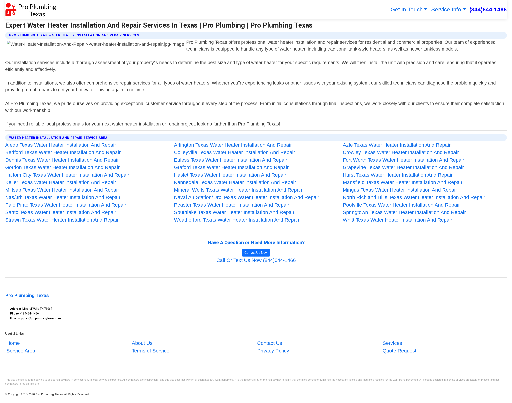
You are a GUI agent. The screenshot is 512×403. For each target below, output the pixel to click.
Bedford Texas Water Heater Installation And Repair (63, 152)
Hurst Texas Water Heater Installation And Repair (398, 175)
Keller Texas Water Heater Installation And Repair (60, 182)
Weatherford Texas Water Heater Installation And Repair (236, 220)
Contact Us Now (256, 252)
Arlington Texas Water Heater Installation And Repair (233, 145)
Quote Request (399, 350)
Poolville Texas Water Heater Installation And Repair (401, 205)
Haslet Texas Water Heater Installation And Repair (230, 175)
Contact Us (269, 343)
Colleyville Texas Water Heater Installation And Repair (234, 152)
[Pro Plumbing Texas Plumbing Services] (30, 10)
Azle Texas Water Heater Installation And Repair (397, 145)
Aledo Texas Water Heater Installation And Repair (60, 145)
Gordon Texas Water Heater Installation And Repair (62, 167)
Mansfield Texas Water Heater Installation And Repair (402, 182)
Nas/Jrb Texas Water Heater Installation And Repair (62, 197)
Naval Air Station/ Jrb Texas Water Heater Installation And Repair (246, 197)
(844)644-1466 (488, 9)
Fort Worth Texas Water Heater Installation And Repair (403, 160)
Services (392, 343)
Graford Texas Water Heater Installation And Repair (231, 167)
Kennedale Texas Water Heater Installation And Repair (235, 182)
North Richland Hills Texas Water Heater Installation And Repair (414, 197)
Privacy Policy (273, 350)
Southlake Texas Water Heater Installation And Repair (234, 212)
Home (13, 343)
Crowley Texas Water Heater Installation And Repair (401, 152)
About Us (142, 343)
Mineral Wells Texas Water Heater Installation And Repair (238, 190)
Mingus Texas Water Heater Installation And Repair (400, 190)
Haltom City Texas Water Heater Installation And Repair (67, 175)
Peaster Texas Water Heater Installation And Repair (231, 205)
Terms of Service (150, 350)
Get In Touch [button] (407, 9)
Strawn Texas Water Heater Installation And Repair (62, 220)
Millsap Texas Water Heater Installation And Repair (62, 190)
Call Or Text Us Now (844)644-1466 (256, 260)
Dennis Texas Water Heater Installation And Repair (62, 160)
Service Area (20, 350)
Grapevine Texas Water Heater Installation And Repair (403, 167)
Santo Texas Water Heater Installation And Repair (60, 212)
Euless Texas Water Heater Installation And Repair (230, 160)
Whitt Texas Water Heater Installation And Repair (397, 220)
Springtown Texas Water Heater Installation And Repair (404, 212)
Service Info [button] (446, 9)
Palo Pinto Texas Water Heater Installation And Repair (65, 205)
